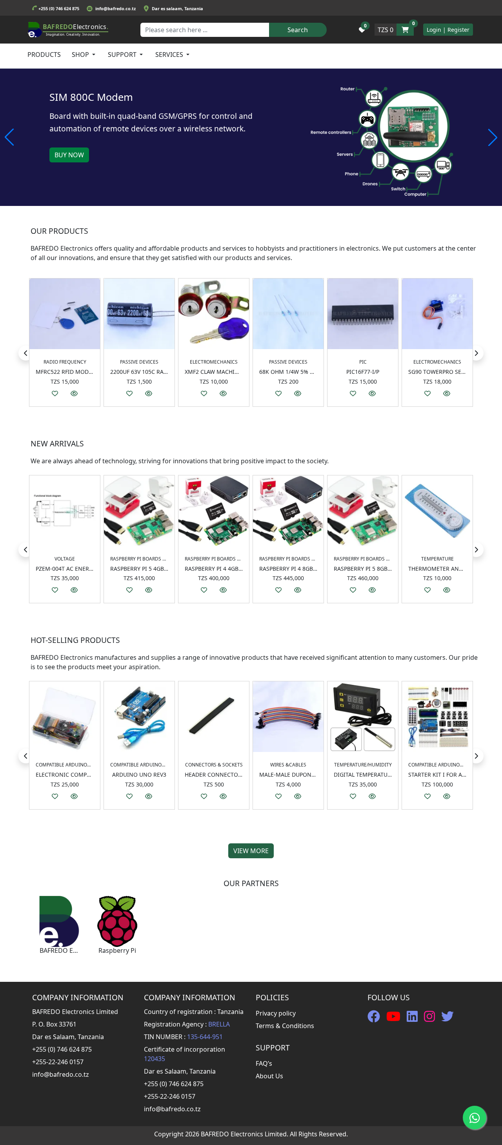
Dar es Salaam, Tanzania (68, 1036)
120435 (154, 1058)
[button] (362, 30)
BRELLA (219, 1024)
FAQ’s (264, 1063)
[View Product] (74, 393)
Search (297, 29)
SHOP (81, 54)
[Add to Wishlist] (54, 393)
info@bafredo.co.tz (115, 8)
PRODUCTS (44, 54)
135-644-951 (205, 1036)
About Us (269, 1076)
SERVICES (170, 54)
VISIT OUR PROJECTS (85, 155)
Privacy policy (276, 1013)
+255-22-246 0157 (58, 1062)
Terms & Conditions (285, 1025)
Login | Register (448, 29)
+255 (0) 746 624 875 (58, 8)
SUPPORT (123, 54)
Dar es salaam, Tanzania (177, 8)
